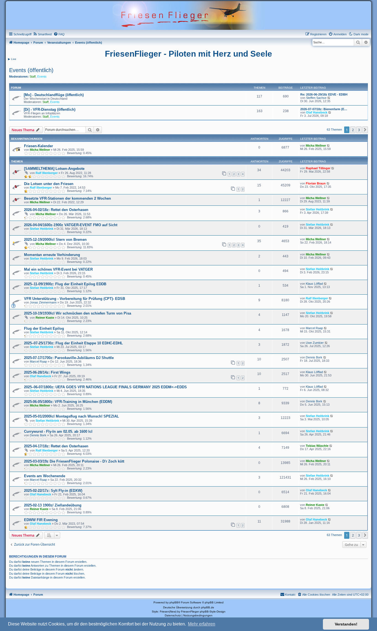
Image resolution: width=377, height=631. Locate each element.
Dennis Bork (314, 357)
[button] (365, 129)
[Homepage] (188, 15)
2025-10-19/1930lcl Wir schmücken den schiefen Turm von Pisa (77, 313)
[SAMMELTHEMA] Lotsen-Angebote (54, 169)
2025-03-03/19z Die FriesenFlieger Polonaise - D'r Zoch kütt (74, 461)
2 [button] (353, 129)
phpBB (173, 602)
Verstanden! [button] (346, 624)
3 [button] (359, 129)
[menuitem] (42, 34)
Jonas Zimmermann (43, 302)
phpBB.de (207, 607)
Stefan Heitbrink (317, 209)
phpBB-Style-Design (212, 611)
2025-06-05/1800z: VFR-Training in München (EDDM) (68, 402)
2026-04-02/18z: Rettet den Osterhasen (56, 210)
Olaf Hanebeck (316, 112)
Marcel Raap (314, 328)
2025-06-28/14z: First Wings (47, 372)
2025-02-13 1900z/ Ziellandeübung (52, 505)
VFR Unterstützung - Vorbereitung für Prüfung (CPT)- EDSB (74, 299)
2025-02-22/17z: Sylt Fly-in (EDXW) (53, 491)
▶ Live (12, 58)
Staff (33, 76)
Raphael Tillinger (318, 168)
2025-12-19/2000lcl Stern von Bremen (55, 239)
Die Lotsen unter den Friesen (48, 184)
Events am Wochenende (44, 476)
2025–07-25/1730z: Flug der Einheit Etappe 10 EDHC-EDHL (73, 343)
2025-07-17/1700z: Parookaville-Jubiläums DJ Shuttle (69, 358)
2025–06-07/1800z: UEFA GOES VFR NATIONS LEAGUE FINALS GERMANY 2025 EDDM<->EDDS (105, 387)
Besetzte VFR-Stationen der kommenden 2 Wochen (67, 198)
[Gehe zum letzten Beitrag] (328, 145)
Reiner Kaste (45, 317)
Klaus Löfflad (314, 283)
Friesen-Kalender (38, 146)
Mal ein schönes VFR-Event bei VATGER (58, 269)
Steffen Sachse (316, 97)
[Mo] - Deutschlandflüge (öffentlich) (54, 95)
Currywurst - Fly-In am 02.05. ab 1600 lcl (58, 431)
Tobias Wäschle (317, 445)
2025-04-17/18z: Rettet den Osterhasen (56, 446)
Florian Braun (316, 183)
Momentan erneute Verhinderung (52, 255)
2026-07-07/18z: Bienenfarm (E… (323, 109)
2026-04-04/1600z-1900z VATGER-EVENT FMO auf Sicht (70, 225)
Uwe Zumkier (315, 342)
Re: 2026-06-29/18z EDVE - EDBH (323, 94)
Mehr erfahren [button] (201, 624)
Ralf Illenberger (47, 173)
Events (42, 76)
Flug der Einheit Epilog (44, 328)
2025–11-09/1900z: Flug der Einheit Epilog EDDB (65, 284)
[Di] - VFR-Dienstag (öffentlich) (49, 109)
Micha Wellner (40, 149)
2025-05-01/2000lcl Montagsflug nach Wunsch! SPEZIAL (71, 416)
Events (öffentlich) (31, 70)
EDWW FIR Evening (41, 520)
